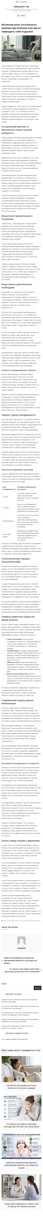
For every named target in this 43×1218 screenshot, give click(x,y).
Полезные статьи (19, 921)
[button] (21, 16)
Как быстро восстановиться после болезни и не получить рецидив (19, 1000)
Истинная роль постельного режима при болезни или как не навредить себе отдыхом (20, 1014)
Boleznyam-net (21, 6)
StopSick (21, 948)
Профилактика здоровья (33, 921)
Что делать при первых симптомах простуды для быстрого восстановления (22, 970)
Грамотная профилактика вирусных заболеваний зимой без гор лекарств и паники (20, 960)
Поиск (4, 984)
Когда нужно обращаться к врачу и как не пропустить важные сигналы (17, 1027)
